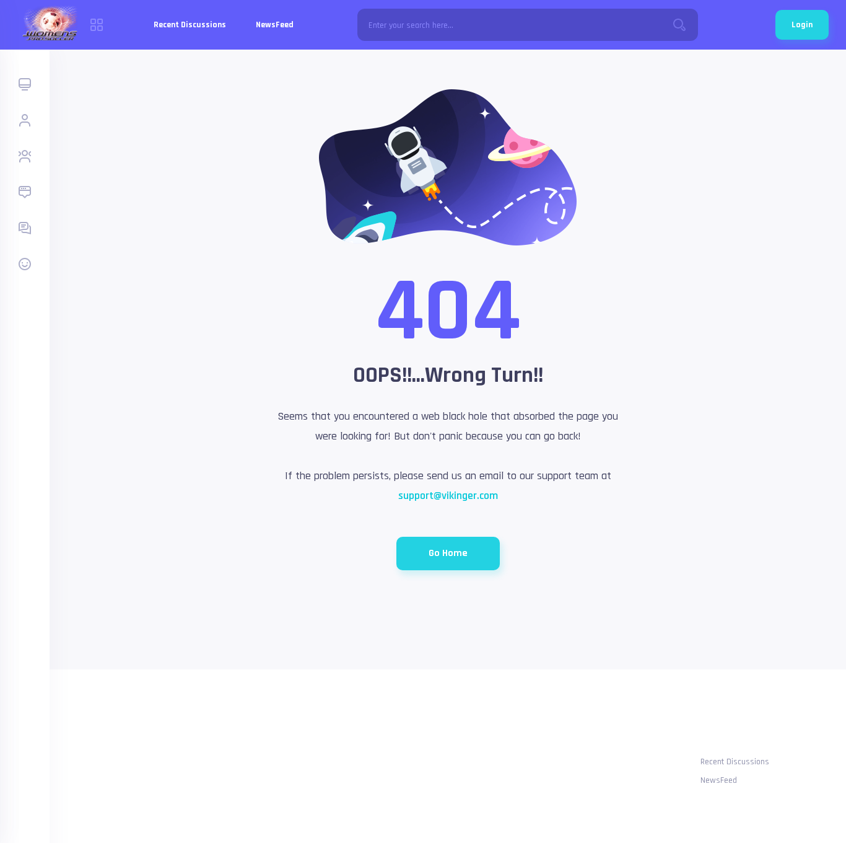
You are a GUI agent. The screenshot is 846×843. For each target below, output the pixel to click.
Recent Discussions (190, 24)
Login (802, 24)
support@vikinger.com (448, 495)
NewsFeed (275, 24)
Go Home (448, 553)
